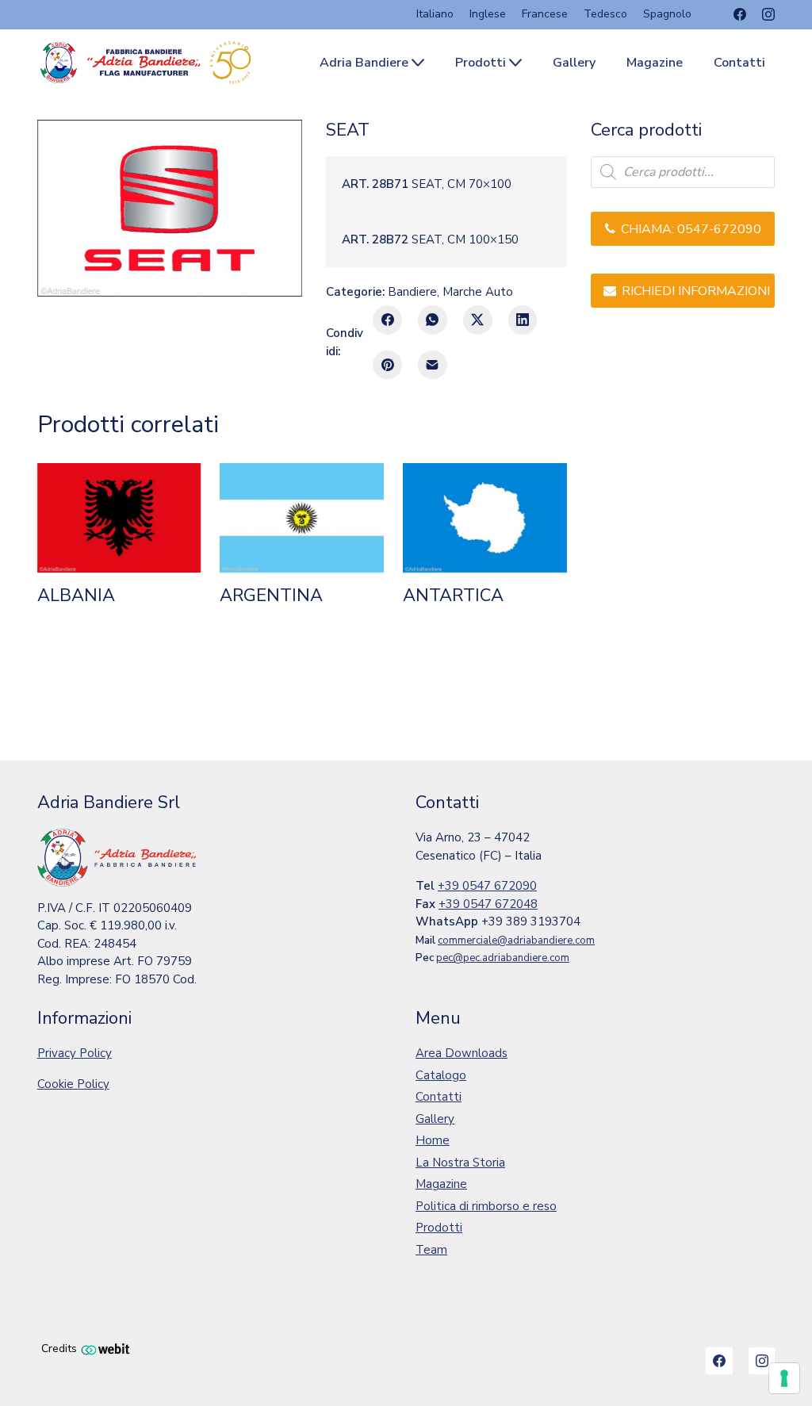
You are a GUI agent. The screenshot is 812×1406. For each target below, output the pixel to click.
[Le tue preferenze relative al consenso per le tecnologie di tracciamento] (784, 1378)
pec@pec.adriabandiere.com (502, 958)
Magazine (441, 1184)
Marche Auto (477, 292)
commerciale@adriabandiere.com (516, 940)
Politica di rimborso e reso (486, 1206)
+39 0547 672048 (488, 904)
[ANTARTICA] (485, 518)
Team (431, 1250)
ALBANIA (76, 595)
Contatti (439, 1097)
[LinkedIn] (523, 320)
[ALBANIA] (119, 518)
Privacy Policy (74, 1053)
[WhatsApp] (432, 320)
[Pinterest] (387, 365)
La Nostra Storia (460, 1162)
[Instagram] (768, 14)
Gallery (435, 1119)
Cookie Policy (73, 1084)
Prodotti (439, 1228)
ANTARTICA (453, 595)
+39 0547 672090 (487, 886)
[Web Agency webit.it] (105, 1348)
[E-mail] (432, 365)
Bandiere (412, 292)
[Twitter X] (477, 320)
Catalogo (441, 1075)
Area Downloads (462, 1053)
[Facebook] (739, 14)
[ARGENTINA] (302, 518)
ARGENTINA (271, 595)
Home (433, 1140)
